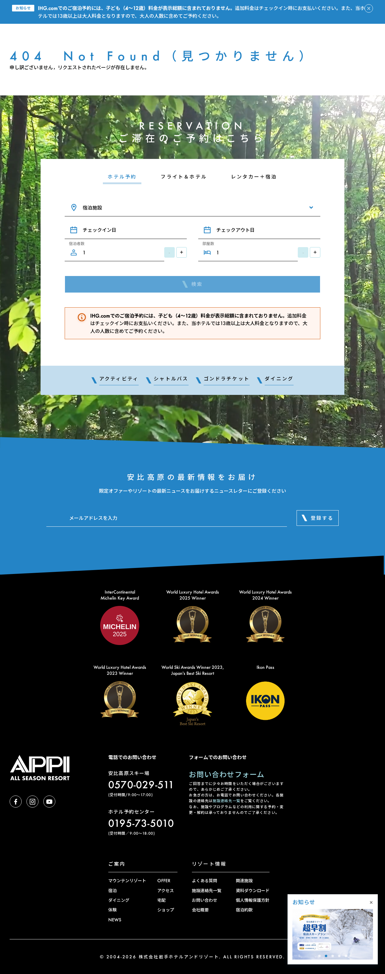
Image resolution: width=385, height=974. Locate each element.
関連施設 (244, 880)
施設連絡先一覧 (226, 801)
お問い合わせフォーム (226, 774)
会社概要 (200, 910)
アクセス (165, 890)
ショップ (165, 910)
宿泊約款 (244, 910)
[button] (319, 956)
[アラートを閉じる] (369, 8)
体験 (112, 910)
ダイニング (118, 900)
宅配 (161, 900)
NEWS (114, 920)
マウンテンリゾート (127, 880)
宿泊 (112, 890)
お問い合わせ (204, 900)
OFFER (163, 880)
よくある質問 (204, 880)
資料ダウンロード (253, 890)
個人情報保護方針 (253, 900)
